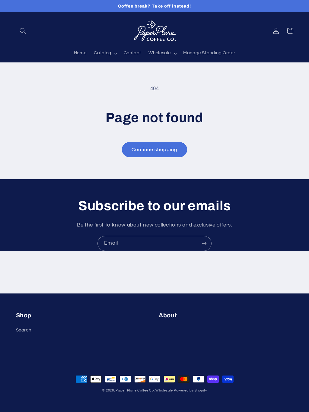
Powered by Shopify (190, 390)
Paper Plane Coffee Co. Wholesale (144, 390)
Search (23, 330)
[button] (23, 31)
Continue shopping (155, 149)
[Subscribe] (204, 243)
